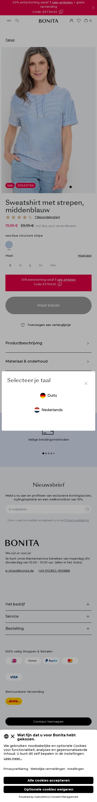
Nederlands (52, 410)
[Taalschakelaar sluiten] (85, 383)
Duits (52, 395)
